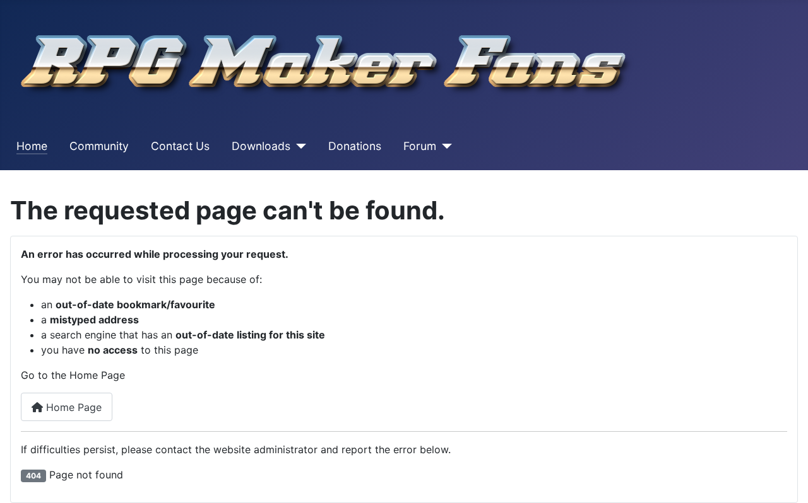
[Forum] (444, 146)
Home (31, 146)
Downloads (261, 146)
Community (99, 146)
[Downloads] (298, 146)
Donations (354, 146)
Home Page (72, 407)
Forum (419, 146)
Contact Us (180, 146)
